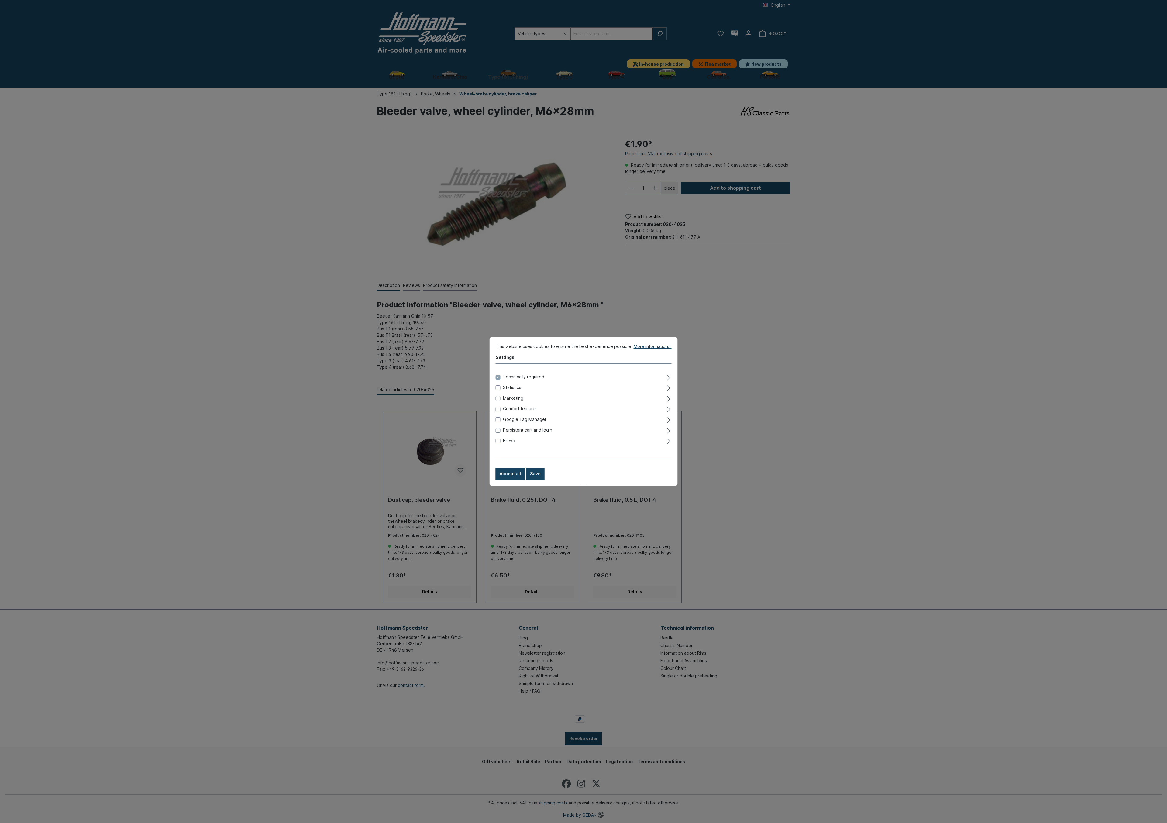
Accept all (510, 473)
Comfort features (520, 408)
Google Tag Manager (524, 419)
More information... (653, 346)
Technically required (523, 376)
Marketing (513, 398)
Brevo (509, 440)
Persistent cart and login (527, 429)
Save (535, 473)
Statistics (512, 387)
